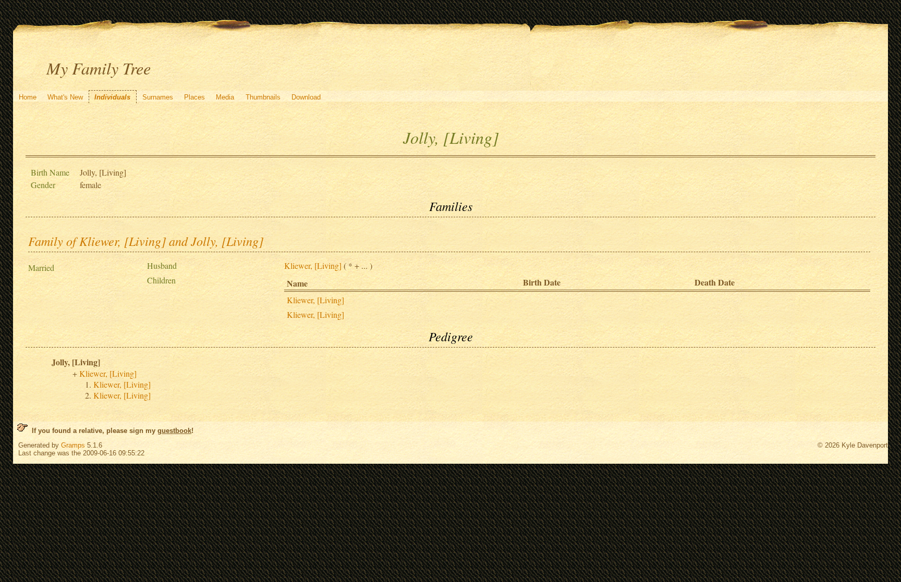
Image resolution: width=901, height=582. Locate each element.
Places (194, 97)
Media (225, 97)
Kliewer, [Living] (313, 265)
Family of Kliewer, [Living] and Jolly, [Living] (145, 240)
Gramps (73, 445)
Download (306, 97)
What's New (65, 97)
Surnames (157, 97)
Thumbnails (263, 97)
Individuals (112, 97)
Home (27, 97)
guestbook (174, 431)
